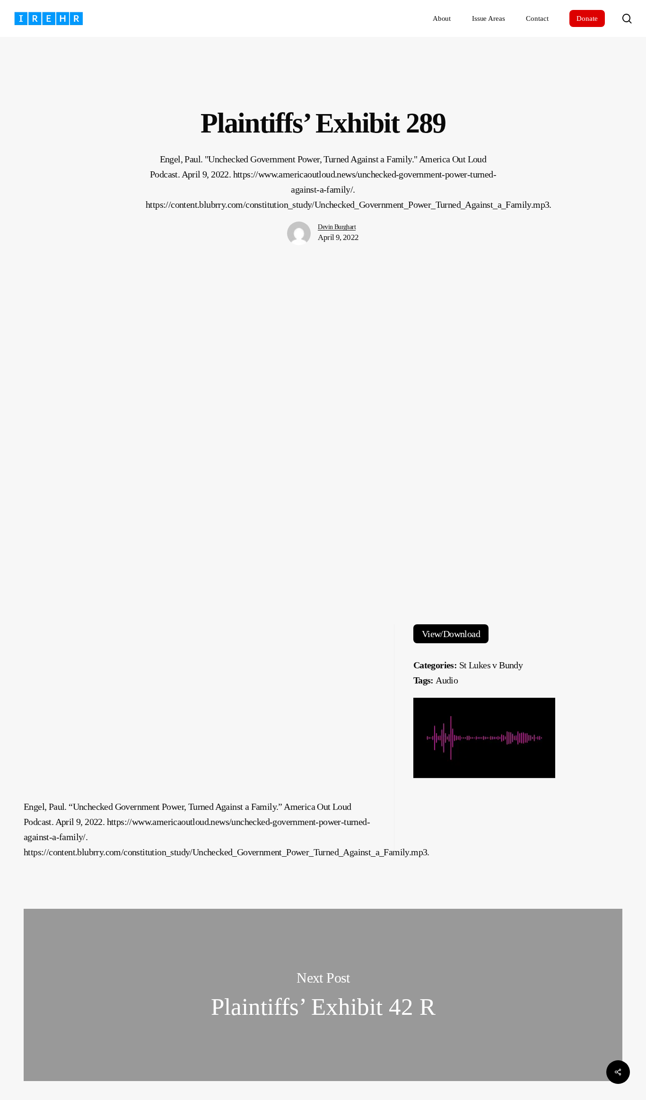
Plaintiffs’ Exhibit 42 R (323, 995)
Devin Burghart (337, 227)
